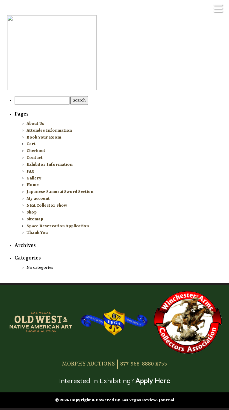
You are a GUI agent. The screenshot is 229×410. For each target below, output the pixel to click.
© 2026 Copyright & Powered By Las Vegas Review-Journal (114, 400)
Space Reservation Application (58, 226)
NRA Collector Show (47, 205)
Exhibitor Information (49, 164)
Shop (32, 212)
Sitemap (35, 219)
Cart (31, 144)
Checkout (36, 150)
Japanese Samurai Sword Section (60, 191)
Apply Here (152, 381)
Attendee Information (49, 130)
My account (38, 198)
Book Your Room (44, 137)
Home (33, 184)
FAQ (31, 171)
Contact (35, 157)
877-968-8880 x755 (143, 364)
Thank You (37, 232)
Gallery (34, 178)
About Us (35, 123)
